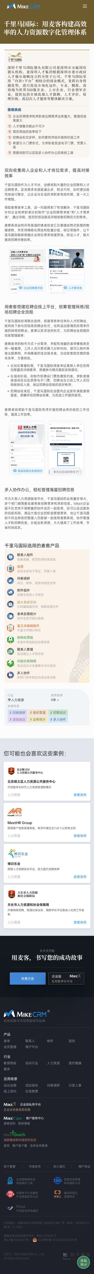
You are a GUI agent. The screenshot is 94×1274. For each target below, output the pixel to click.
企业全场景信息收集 (17, 1110)
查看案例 (80, 795)
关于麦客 (10, 1166)
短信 (72, 1041)
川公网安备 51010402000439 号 (57, 1240)
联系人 (30, 1041)
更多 (7, 1069)
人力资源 (53, 1063)
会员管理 (10, 1047)
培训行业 (31, 1063)
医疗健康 (75, 1063)
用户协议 (84, 1166)
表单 (7, 1041)
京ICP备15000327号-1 (17, 1240)
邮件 (50, 1041)
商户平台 (31, 1047)
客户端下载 (19, 1146)
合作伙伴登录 (39, 1146)
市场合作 (35, 1166)
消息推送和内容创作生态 (20, 1140)
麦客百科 (10, 1123)
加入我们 (59, 1166)
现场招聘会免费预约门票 (27, 471)
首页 (7, 1146)
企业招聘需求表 (31, 288)
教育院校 (10, 1063)
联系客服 (24, 1123)
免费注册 (27, 979)
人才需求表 (72, 288)
